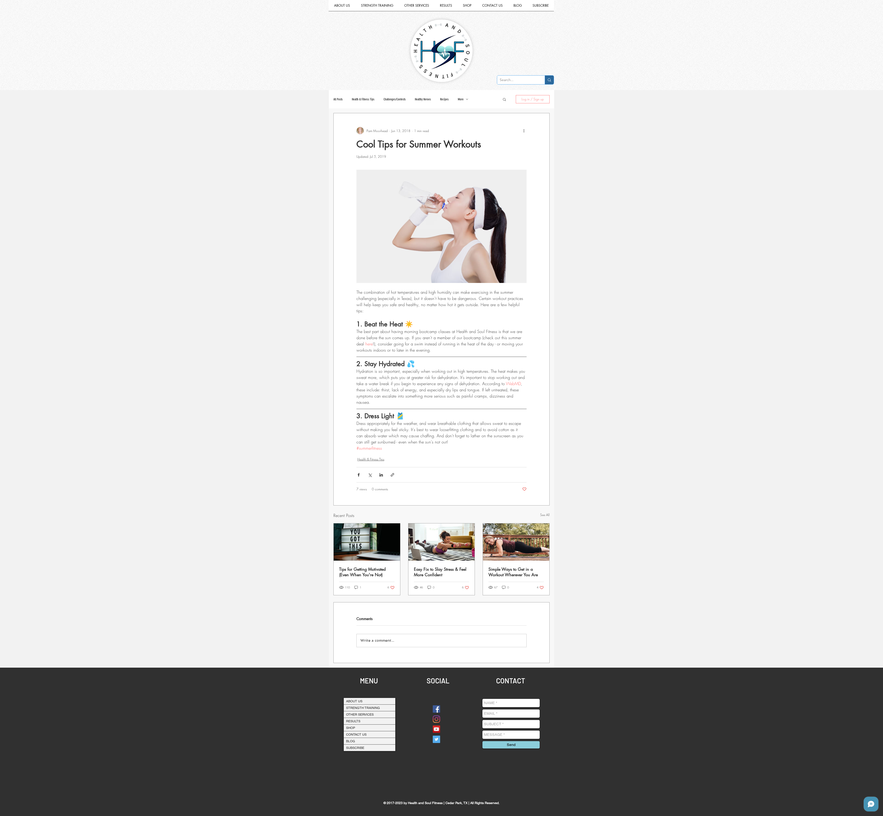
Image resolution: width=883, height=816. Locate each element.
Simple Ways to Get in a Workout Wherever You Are (513, 571)
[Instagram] (436, 719)
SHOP (350, 728)
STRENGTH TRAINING (363, 708)
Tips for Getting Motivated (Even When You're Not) (362, 571)
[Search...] (549, 80)
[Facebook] (436, 709)
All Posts (338, 99)
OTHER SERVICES (360, 714)
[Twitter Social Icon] (436, 739)
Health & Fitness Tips (363, 99)
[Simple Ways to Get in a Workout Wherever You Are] (516, 542)
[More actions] (524, 130)
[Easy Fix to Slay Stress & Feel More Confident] (441, 542)
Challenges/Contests (395, 99)
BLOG (350, 741)
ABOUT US (354, 701)
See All (545, 515)
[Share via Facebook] (358, 475)
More (461, 99)
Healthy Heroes (423, 99)
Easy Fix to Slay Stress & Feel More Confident (440, 571)
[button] (416, 7)
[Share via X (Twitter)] (370, 475)
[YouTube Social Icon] (436, 729)
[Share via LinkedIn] (381, 475)
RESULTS (353, 721)
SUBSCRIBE (355, 748)
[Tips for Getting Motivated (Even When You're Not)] (367, 542)
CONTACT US (356, 734)
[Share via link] (392, 475)
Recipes (444, 99)
